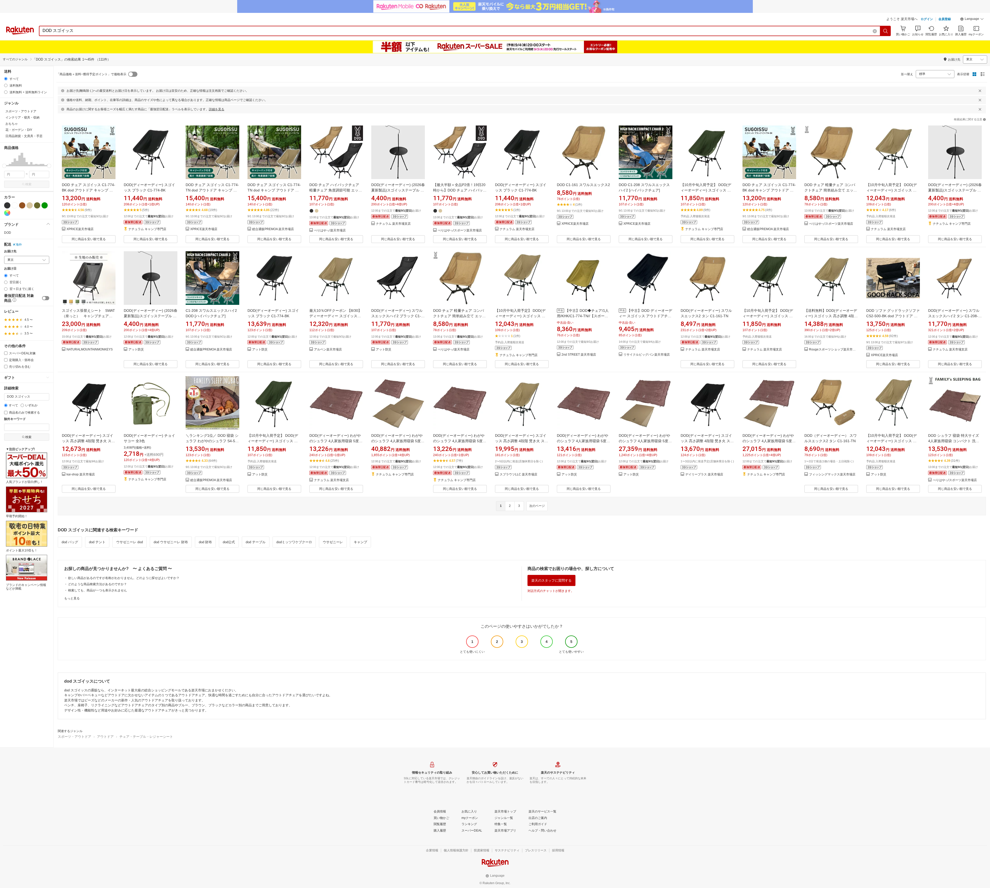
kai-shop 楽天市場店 (81, 474)
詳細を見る (216, 109)
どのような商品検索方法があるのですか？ (97, 584)
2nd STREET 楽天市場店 (579, 354)
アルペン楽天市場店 (328, 349)
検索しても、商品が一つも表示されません (97, 590)
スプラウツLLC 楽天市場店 (518, 474)
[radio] (5, 78)
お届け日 (10, 268)
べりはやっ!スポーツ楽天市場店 (460, 230)
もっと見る (72, 598)
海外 (19, 244)
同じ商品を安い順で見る (89, 239)
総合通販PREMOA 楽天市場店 (273, 229)
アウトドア (105, 737)
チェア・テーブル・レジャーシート (146, 737)
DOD (7, 232)
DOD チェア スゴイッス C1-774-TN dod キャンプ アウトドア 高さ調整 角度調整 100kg (274, 190)
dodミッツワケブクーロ (294, 542)
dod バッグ (70, 542)
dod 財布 (205, 542)
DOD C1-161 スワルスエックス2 (583, 185)
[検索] (885, 31)
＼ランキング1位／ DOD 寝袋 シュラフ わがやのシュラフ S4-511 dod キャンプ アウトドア (212, 440)
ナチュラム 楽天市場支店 (393, 223)
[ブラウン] (22, 205)
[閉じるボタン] (980, 91)
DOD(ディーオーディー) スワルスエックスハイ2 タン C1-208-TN (953, 315)
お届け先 (10, 251)
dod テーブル (256, 542)
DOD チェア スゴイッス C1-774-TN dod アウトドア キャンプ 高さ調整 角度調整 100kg (212, 190)
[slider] (4, 166)
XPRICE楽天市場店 (80, 229)
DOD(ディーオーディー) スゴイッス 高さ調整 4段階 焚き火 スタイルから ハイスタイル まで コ (521, 440)
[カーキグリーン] (37, 205)
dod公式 (229, 542)
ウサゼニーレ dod (129, 542)
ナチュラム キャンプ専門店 (147, 229)
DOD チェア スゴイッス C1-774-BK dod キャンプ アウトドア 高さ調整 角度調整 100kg (769, 190)
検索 (28, 184)
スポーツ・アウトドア (74, 737)
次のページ (537, 506)
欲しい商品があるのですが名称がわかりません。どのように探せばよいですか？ (123, 578)
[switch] (45, 298)
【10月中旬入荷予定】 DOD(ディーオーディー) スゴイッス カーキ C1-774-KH (706, 190)
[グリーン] (45, 205)
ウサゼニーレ (333, 542)
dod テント (97, 542)
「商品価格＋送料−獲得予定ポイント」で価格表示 (91, 74)
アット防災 (136, 349)
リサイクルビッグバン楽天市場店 (646, 354)
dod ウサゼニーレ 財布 (171, 542)
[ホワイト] (15, 205)
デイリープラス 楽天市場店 (704, 474)
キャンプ (360, 542)
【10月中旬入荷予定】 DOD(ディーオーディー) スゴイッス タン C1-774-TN (891, 190)
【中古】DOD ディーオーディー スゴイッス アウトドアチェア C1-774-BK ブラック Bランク (645, 315)
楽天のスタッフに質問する (551, 580)
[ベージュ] (30, 205)
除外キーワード (15, 419)
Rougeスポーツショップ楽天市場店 (833, 349)
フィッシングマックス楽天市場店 (832, 474)
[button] (972, 19)
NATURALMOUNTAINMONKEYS (90, 349)
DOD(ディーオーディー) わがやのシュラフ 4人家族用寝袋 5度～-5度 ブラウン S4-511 (335, 440)
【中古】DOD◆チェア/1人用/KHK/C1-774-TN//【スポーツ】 (583, 315)
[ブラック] (7, 205)
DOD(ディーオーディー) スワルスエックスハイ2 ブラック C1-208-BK (397, 315)
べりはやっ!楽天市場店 (330, 230)
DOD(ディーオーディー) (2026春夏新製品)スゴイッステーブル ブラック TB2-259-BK (398, 190)
